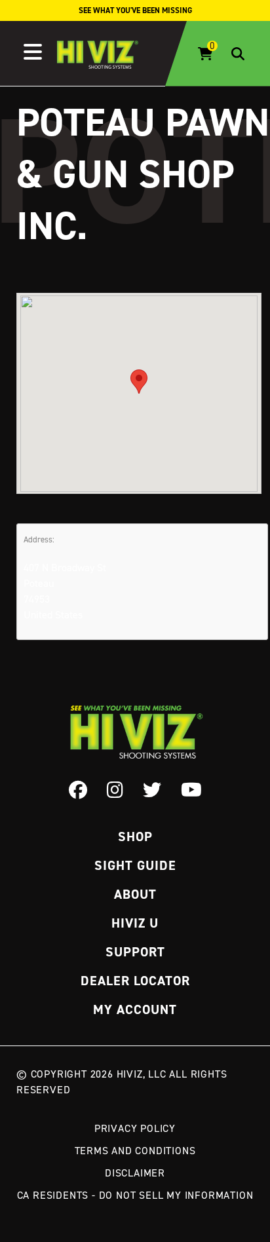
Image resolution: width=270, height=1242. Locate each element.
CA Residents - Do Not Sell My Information (135, 1194)
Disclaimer (135, 1172)
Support (135, 951)
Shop (135, 836)
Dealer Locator (135, 980)
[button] (139, 381)
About (135, 894)
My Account (135, 1009)
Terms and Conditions (135, 1150)
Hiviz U (135, 923)
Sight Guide (135, 865)
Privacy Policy (135, 1128)
